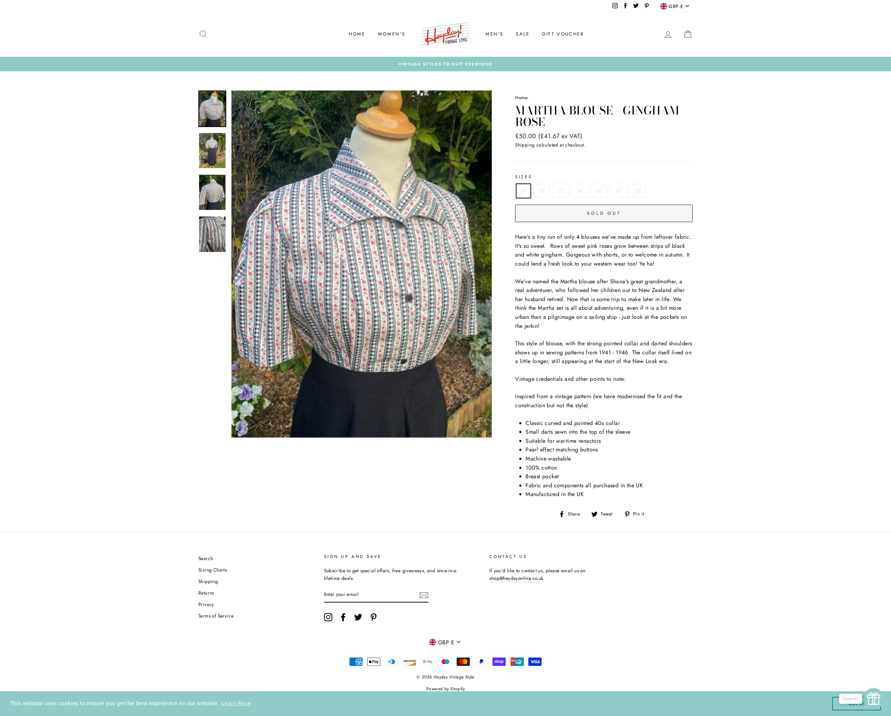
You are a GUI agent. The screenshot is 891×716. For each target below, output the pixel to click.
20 (637, 191)
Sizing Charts (212, 569)
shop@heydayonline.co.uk (516, 578)
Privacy (206, 604)
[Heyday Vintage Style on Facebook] (343, 617)
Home (357, 34)
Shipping (525, 144)
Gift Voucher (563, 34)
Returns (206, 592)
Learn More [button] (236, 703)
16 (599, 191)
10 (541, 191)
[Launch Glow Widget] (873, 698)
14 (580, 191)
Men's (495, 34)
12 (560, 191)
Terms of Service (216, 615)
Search (205, 558)
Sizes (523, 177)
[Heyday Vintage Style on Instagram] (328, 617)
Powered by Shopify (445, 689)
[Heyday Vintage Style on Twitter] (358, 617)
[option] (445, 64)
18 (618, 191)
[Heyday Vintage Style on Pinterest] (373, 617)
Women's (391, 34)
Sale (522, 34)
